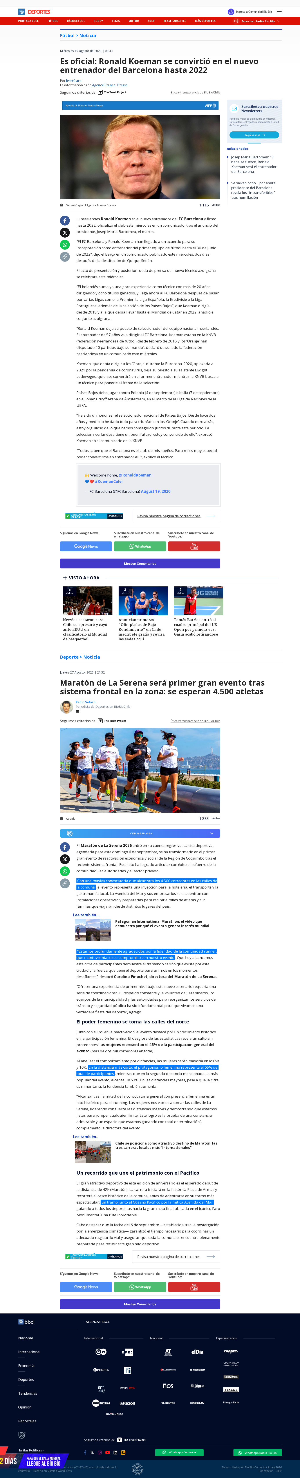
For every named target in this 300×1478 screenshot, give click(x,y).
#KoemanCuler (109, 481)
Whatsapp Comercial (182, 1452)
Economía (26, 1365)
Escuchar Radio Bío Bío (258, 21)
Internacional (29, 1351)
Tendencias (27, 1393)
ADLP (151, 21)
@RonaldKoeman (135, 475)
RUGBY (98, 21)
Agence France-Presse (109, 85)
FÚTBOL (52, 21)
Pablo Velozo (86, 702)
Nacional (25, 1338)
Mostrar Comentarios (140, 563)
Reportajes (27, 1421)
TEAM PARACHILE (174, 21)
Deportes (26, 1379)
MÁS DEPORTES (205, 21)
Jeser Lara (73, 81)
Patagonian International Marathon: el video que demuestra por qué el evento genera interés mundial (162, 923)
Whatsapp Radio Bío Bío (260, 1453)
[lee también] (94, 930)
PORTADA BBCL (28, 21)
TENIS (116, 21)
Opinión (24, 1407)
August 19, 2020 (155, 491)
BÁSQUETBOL (76, 21)
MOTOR (133, 21)
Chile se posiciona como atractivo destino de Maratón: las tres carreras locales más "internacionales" (166, 1145)
